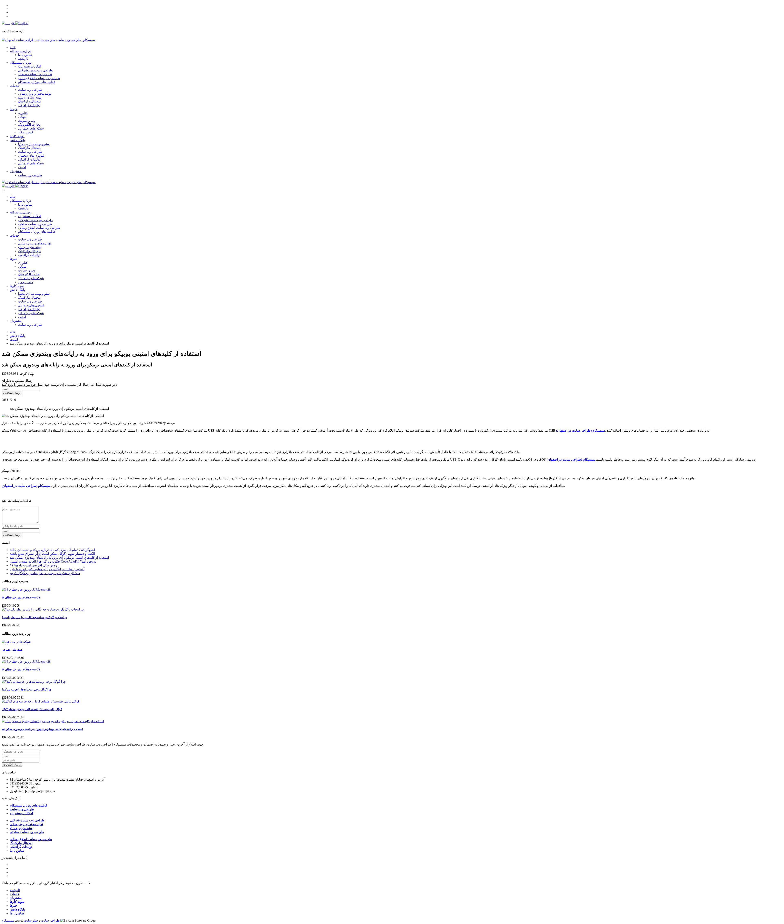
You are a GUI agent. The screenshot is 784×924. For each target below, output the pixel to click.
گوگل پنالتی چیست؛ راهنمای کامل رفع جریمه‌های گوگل (32, 709)
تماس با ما (25, 55)
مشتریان (16, 171)
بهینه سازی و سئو (29, 97)
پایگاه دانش (17, 140)
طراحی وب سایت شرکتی (35, 70)
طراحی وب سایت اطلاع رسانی (39, 78)
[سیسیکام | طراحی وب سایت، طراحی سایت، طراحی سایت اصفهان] (49, 40)
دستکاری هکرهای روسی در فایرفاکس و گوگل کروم (45, 573)
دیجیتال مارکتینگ (29, 101)
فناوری (23, 113)
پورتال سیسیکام (20, 62)
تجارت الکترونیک (29, 124)
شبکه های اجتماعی (31, 128)
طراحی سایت (50, 920)
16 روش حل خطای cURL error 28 (21, 597)
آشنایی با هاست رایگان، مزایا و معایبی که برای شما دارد (47, 569)
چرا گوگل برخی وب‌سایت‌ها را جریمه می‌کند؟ (26, 689)
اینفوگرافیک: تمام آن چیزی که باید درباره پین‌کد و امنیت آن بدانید (52, 550)
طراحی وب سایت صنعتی (35, 74)
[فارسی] (8, 23)
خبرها (13, 109)
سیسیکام (8, 920)
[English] (21, 23)
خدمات (14, 86)
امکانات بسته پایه (29, 66)
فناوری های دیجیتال (31, 155)
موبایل (22, 117)
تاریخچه (23, 58)
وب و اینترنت (27, 120)
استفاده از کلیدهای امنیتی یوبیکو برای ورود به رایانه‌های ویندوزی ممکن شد (59, 557)
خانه (13, 47)
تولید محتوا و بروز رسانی (34, 93)
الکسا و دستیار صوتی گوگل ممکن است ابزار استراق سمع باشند (52, 553)
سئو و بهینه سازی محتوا (34, 144)
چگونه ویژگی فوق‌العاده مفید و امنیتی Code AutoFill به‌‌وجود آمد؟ (53, 561)
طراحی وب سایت (30, 89)
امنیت (22, 167)
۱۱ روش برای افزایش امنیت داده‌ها (33, 565)
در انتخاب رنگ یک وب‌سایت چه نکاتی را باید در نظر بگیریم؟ (34, 617)
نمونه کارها (17, 136)
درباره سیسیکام (20, 51)
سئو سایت (31, 920)
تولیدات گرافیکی (29, 105)
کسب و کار (25, 132)
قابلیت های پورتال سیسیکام (36, 82)
